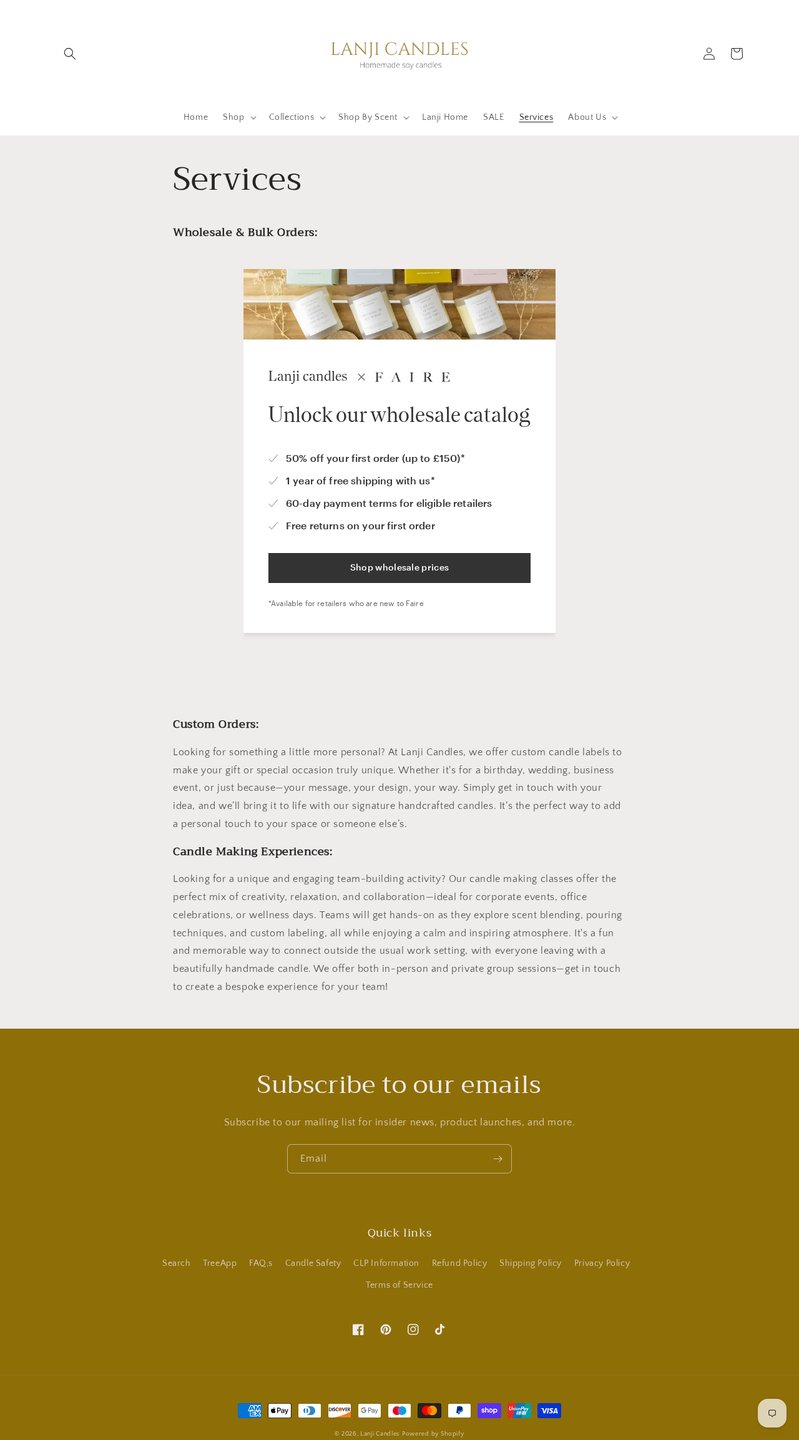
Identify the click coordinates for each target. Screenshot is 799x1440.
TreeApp (220, 1263)
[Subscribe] (497, 1158)
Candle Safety (313, 1263)
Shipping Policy (530, 1263)
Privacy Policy (602, 1263)
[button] (70, 53)
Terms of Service (399, 1285)
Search (176, 1263)
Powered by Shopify (433, 1434)
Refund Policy (460, 1263)
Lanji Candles (380, 1434)
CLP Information (386, 1263)
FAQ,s (261, 1263)
